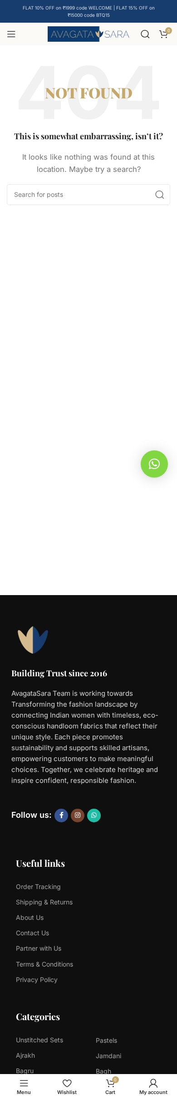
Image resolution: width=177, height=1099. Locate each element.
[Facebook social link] (61, 815)
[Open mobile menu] (11, 34)
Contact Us (32, 933)
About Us (30, 917)
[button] (154, 464)
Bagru (25, 1071)
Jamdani (108, 1056)
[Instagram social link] (77, 815)
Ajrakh (25, 1055)
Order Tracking (38, 886)
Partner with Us (38, 948)
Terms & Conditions (44, 964)
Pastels (106, 1040)
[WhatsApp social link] (94, 815)
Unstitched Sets (39, 1040)
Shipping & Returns (44, 902)
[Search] (145, 34)
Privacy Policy (37, 979)
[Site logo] (88, 33)
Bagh (103, 1071)
